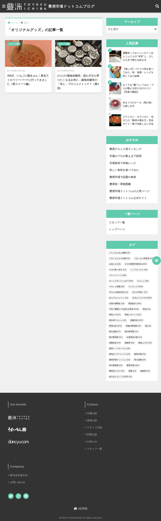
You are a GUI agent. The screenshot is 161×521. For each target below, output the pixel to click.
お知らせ (115, 264)
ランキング (135, 286)
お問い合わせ (17, 482)
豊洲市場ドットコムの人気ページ (129, 191)
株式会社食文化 (19, 475)
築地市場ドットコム (119, 360)
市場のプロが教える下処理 (125, 156)
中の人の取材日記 (118, 292)
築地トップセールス (119, 348)
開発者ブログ (116, 371)
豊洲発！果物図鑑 (120, 184)
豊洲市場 (133, 365)
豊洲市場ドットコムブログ (71, 6)
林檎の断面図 (133, 326)
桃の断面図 (115, 337)
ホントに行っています (121, 281)
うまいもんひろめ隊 (119, 258)
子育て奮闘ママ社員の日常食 (124, 309)
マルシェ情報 (116, 286)
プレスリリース (117, 275)
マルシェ (143, 281)
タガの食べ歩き (117, 270)
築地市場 (140, 354)
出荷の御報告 (116, 303)
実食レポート (133, 315)
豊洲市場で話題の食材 (122, 177)
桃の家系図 (131, 331)
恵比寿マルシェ (117, 320)
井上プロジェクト (118, 298)
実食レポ (115, 315)
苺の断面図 (115, 365)
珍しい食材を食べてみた (124, 169)
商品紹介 (134, 303)
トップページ (117, 229)
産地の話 (92, 420)
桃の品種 (115, 331)
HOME (82, 509)
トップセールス (138, 270)
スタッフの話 (14, 44)
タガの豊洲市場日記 (136, 264)
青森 (132, 371)
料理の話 (115, 326)
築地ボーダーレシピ (119, 354)
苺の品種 (140, 360)
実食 (146, 309)
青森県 (145, 371)
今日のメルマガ (142, 298)
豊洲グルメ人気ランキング (125, 149)
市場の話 (92, 413)
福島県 (129, 343)
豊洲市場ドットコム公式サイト (128, 198)
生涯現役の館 (134, 337)
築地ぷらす (145, 343)
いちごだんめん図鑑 (119, 253)
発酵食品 (115, 343)
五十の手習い (139, 292)
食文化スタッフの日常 (120, 377)
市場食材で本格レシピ (122, 163)
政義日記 (136, 320)
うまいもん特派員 (143, 258)
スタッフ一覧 (117, 222)
